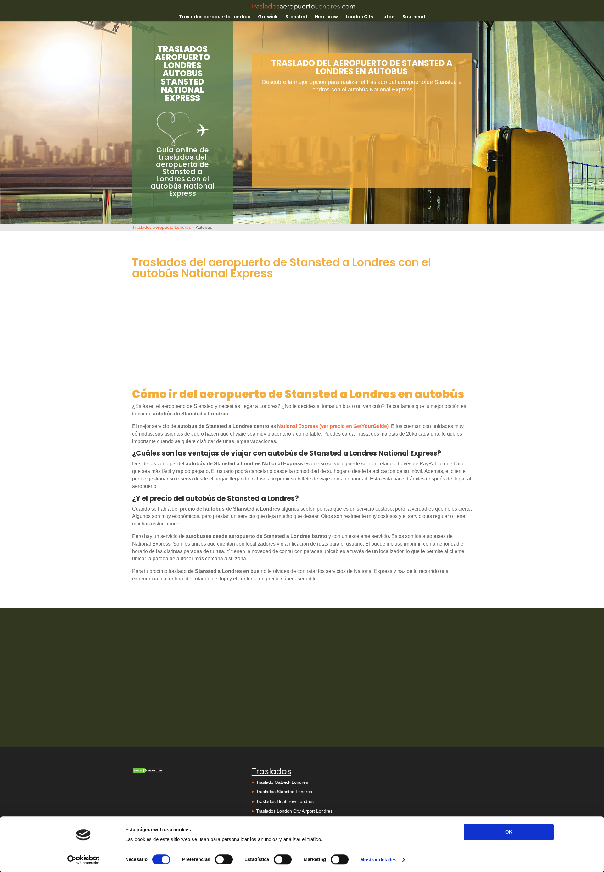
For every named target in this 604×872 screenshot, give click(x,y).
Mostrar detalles (378, 859)
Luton (387, 17)
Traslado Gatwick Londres (282, 782)
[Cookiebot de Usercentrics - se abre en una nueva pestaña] (83, 859)
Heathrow (326, 17)
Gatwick (267, 17)
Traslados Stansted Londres (284, 791)
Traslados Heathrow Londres (285, 801)
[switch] (224, 859)
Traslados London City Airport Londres (294, 811)
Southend (413, 17)
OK (508, 832)
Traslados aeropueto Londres (161, 227)
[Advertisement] (362, 144)
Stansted (296, 17)
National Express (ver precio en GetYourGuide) (333, 426)
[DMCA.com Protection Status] (148, 772)
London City (359, 17)
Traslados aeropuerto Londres (214, 17)
